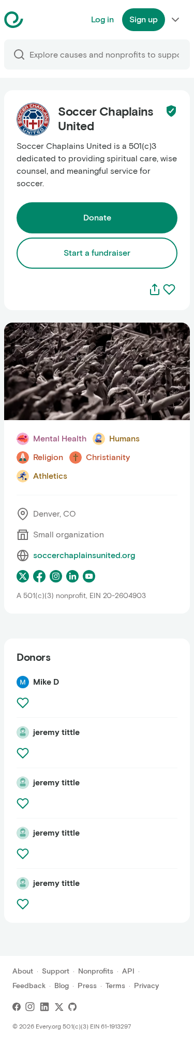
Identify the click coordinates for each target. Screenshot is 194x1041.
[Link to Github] (72, 1007)
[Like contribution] (24, 703)
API (128, 971)
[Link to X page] (23, 576)
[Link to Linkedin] (44, 1007)
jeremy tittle (56, 732)
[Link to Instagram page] (56, 576)
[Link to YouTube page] (89, 576)
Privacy (146, 985)
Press (87, 985)
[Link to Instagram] (30, 1007)
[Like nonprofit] (169, 289)
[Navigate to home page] (39, 19)
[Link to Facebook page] (39, 576)
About (22, 971)
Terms (115, 985)
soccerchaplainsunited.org (84, 555)
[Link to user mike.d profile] (23, 682)
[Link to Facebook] (16, 1007)
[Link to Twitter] (59, 1007)
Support (55, 971)
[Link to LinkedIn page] (72, 576)
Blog (61, 985)
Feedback (29, 985)
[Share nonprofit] (154, 289)
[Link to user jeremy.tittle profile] (23, 732)
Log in (102, 19)
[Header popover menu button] (175, 19)
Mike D (46, 682)
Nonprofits (95, 971)
